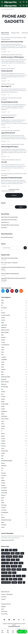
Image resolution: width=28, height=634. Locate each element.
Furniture (3, 396)
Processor (3, 473)
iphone (3, 569)
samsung (3, 485)
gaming (3, 399)
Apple (2, 130)
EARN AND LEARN (5, 377)
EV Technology (4, 386)
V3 (6, 579)
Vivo (20, 159)
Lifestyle (21, 173)
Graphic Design (4, 404)
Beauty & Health (5, 332)
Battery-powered (5, 330)
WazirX (3, 517)
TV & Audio (3, 510)
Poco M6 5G (4, 227)
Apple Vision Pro (5, 222)
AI (1, 310)
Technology (3, 505)
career (2, 347)
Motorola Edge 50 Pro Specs (9, 146)
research (3, 483)
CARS (2, 349)
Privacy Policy (4, 614)
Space (21, 54)
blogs (22, 553)
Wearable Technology (6, 520)
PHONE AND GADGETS (5, 39)
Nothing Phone (4, 451)
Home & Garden (5, 418)
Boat (3, 556)
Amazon (11, 37)
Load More (14, 195)
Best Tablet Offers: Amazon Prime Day (10, 225)
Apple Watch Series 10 (8, 133)
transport (3, 507)
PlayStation (3, 465)
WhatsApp (3, 524)
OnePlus (3, 68)
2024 (2, 37)
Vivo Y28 (4, 162)
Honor (2, 421)
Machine (3, 443)
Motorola (8, 144)
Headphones (4, 97)
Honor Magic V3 (6, 86)
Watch (15, 579)
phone (14, 572)
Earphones (3, 54)
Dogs (2, 372)
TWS (3, 579)
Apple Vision (4, 325)
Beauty (17, 553)
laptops (3, 436)
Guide (3, 566)
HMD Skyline (4, 416)
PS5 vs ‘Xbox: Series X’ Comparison (9, 262)
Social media (4, 492)
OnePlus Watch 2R (6, 71)
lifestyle (18, 569)
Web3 (2, 522)
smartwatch (14, 115)
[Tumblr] (16, 291)
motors (24, 569)
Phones (12, 84)
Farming (3, 391)
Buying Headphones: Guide (9, 102)
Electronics (15, 173)
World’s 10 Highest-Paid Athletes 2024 (10, 273)
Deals (2, 367)
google (2, 401)
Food (2, 394)
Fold (11, 563)
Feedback (3, 606)
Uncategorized (4, 512)
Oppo (2, 455)
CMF (2, 354)
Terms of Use (4, 611)
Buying (20, 556)
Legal (2, 609)
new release (4, 572)
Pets (2, 458)
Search (3, 203)
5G (2, 305)
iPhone (2, 428)
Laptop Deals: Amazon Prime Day (9, 219)
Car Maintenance (5, 344)
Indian (8, 54)
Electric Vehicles (5, 381)
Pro (2, 470)
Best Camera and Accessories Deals (12, 41)
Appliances (3, 173)
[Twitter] (3, 291)
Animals (3, 320)
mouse (2, 448)
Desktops (3, 369)
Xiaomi (2, 527)
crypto (2, 362)
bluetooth (9, 173)
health (2, 414)
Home (2, 9)
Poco (2, 468)
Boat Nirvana (8, 556)
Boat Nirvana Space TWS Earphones (12, 57)
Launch (13, 569)
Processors (3, 475)
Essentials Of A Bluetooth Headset (11, 178)
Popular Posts (15, 33)
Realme (3, 480)
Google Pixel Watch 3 (7, 117)
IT (1, 431)
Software (3, 495)
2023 (2, 300)
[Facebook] (7, 291)
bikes (2, 335)
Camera (24, 37)
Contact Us (3, 596)
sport (2, 500)
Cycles (2, 364)
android (3, 144)
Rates (2, 478)
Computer (3, 357)
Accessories (6, 37)
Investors (3, 599)
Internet (3, 426)
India (20, 566)
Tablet (2, 502)
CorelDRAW (4, 359)
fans (2, 389)
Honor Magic (14, 566)
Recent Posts (5, 33)
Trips (24, 575)
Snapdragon (4, 490)
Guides (2, 406)
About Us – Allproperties (6, 594)
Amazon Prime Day (18, 37)
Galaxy (15, 563)
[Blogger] (21, 291)
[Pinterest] (12, 291)
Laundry (3, 438)
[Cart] (26, 5)
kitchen (3, 433)
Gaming (20, 563)
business (3, 340)
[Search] (25, 247)
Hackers (3, 409)
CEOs (2, 352)
